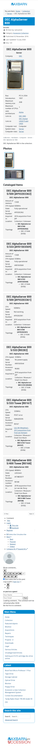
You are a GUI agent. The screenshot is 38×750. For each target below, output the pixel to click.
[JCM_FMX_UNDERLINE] (10, 573)
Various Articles (11, 649)
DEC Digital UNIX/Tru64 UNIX (23, 121)
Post (25, 598)
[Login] (8, 584)
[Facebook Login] (7, 587)
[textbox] (19, 565)
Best (11, 539)
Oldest (12, 546)
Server (21, 129)
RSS (8, 521)
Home (7, 617)
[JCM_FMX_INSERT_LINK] (23, 573)
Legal (7, 646)
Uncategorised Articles (13, 653)
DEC (20, 56)
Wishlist (8, 627)
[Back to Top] (34, 746)
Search (7, 716)
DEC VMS (22, 116)
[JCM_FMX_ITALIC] (7, 573)
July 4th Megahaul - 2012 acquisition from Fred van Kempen (22, 430)
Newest (13, 544)
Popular (13, 542)
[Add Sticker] (8, 576)
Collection (9, 620)
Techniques (9, 636)
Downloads (9, 643)
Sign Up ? (16, 582)
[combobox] (20, 716)
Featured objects (11, 623)
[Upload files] (4, 576)
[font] (4, 570)
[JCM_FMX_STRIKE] (13, 573)
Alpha (21, 112)
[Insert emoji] (12, 576)
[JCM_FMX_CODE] (17, 573)
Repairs (8, 633)
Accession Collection (21, 33)
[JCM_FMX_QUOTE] (20, 573)
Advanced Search (11, 720)
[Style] (15, 576)
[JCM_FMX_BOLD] (4, 573)
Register (9, 530)
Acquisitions (9, 630)
